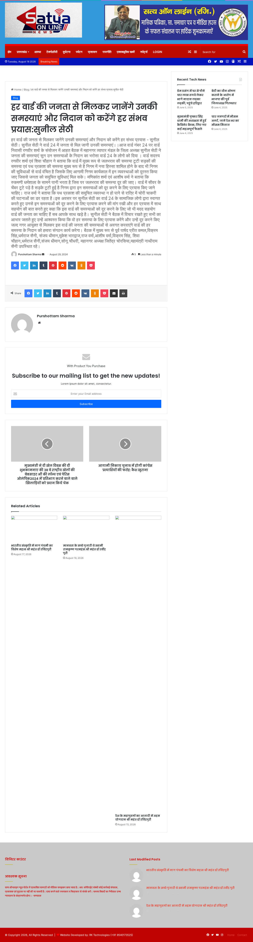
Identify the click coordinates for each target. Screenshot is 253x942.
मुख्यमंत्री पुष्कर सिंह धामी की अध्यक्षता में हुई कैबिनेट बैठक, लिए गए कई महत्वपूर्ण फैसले (191, 123)
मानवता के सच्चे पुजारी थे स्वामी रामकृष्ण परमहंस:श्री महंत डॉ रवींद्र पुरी (84, 549)
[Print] (123, 293)
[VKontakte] (72, 265)
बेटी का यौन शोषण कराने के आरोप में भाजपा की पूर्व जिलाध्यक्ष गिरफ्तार (223, 97)
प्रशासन (92, 52)
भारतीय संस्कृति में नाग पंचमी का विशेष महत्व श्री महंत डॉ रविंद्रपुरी (32, 547)
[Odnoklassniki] (81, 265)
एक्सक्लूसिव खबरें (126, 52)
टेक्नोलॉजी (51, 52)
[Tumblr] (43, 265)
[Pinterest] (53, 265)
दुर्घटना (66, 52)
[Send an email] (43, 254)
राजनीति (107, 52)
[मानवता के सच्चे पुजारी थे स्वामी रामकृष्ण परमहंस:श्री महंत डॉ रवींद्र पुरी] (86, 529)
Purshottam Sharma (29, 254)
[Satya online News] (43, 20)
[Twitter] (24, 265)
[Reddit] (62, 265)
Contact (242, 934)
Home (17, 89)
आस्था (37, 52)
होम (9, 52)
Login (157, 52)
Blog (26, 89)
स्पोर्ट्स (143, 52)
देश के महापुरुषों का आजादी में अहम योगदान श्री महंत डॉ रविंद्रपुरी (137, 818)
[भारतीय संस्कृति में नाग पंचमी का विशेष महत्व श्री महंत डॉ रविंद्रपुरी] (34, 529)
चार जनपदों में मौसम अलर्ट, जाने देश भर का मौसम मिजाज (225, 121)
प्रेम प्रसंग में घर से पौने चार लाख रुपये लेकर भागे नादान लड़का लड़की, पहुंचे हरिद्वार (191, 97)
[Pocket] (91, 265)
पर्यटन (79, 52)
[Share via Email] (114, 293)
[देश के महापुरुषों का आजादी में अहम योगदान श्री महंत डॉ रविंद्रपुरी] (138, 664)
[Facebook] (15, 265)
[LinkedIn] (34, 265)
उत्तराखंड (22, 52)
